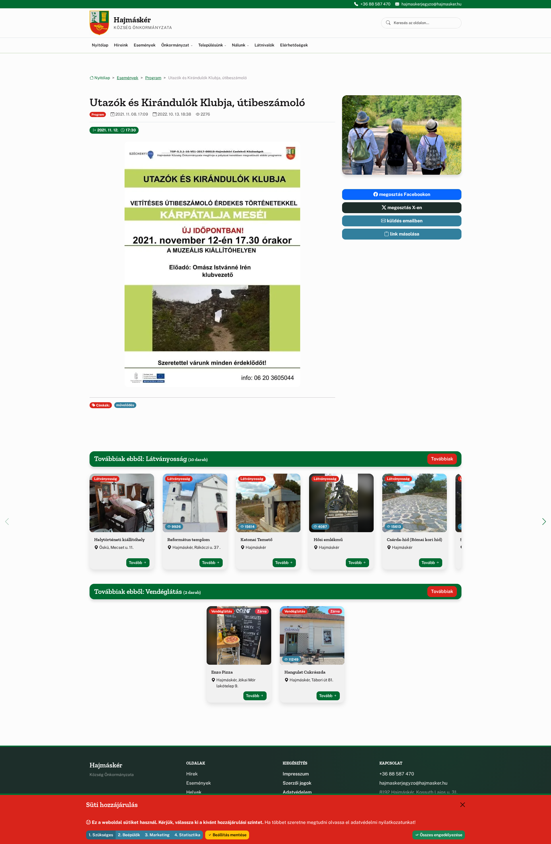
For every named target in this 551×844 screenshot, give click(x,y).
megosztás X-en (404, 207)
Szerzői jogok (297, 783)
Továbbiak (442, 459)
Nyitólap (100, 45)
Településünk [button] (211, 45)
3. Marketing (157, 835)
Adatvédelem (297, 792)
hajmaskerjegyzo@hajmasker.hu (431, 4)
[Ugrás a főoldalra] (99, 23)
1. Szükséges (101, 835)
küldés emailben (404, 220)
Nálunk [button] (239, 45)
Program (153, 77)
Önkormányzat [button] (175, 45)
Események (145, 45)
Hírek (192, 774)
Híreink (121, 45)
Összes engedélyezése (440, 835)
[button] (212, 264)
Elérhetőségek (294, 45)
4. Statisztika (187, 835)
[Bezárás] (462, 804)
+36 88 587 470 (375, 4)
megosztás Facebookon (404, 194)
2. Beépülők (129, 835)
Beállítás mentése (229, 835)
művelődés (125, 405)
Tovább (136, 562)
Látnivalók (264, 45)
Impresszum (296, 774)
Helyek (193, 792)
